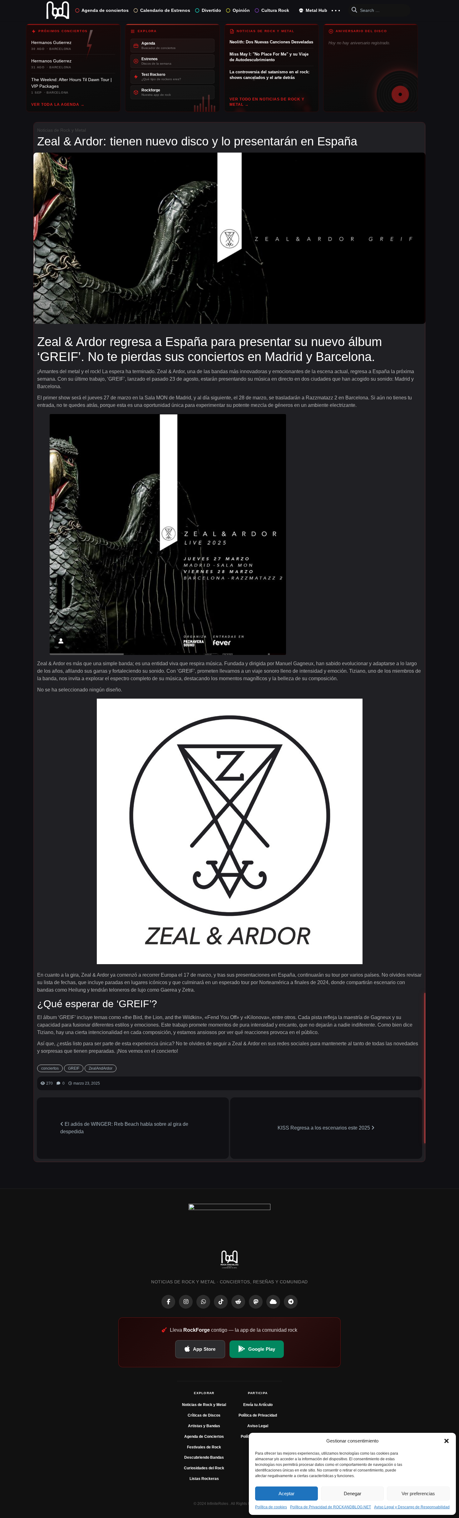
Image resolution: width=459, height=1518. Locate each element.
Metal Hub (315, 10)
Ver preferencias (418, 1493)
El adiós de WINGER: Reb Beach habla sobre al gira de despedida (124, 1127)
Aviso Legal (257, 1426)
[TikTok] (221, 1302)
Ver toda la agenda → (57, 104)
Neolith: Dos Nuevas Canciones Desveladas (271, 42)
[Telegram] (291, 1302)
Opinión (241, 10)
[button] (446, 1441)
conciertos (50, 1068)
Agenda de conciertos (105, 10)
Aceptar (286, 1493)
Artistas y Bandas (204, 1426)
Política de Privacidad (258, 1415)
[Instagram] (186, 1302)
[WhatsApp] (203, 1302)
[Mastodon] (256, 1302)
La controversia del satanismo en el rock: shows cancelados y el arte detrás (269, 75)
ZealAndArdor (100, 1068)
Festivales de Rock (204, 1447)
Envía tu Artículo (258, 1405)
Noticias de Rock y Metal (61, 130)
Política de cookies (271, 1507)
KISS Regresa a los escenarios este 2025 (324, 1127)
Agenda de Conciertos (204, 1436)
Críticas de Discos (204, 1415)
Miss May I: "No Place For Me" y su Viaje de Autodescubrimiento (269, 57)
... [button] (336, 9)
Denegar (352, 1493)
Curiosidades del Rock (204, 1468)
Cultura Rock (275, 10)
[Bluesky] (273, 1302)
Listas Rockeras (204, 1479)
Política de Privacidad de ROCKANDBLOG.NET (330, 1507)
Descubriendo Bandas (204, 1457)
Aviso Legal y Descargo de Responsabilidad (412, 1507)
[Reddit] (238, 1302)
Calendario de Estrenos (165, 10)
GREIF (73, 1068)
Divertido (211, 10)
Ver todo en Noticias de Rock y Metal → (267, 101)
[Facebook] (168, 1302)
